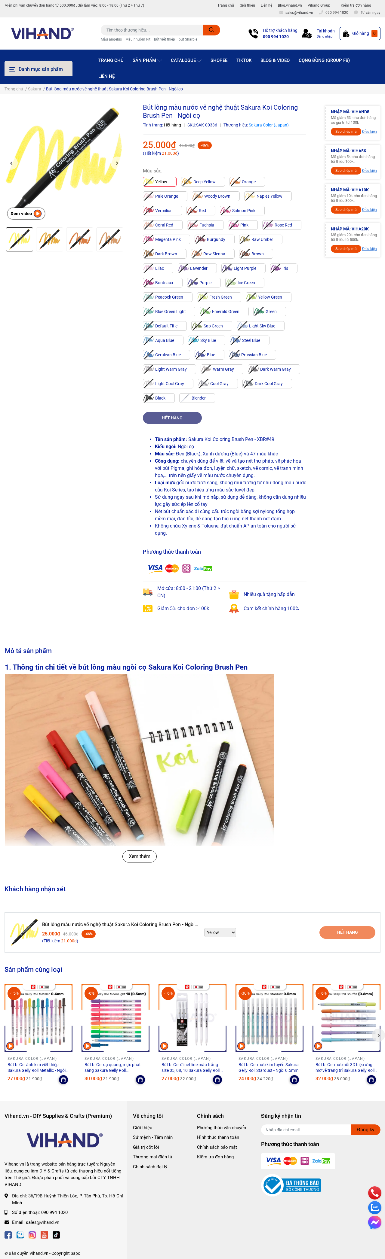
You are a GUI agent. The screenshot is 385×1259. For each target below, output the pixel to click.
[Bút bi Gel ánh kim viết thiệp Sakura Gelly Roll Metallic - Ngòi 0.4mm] (38, 1018)
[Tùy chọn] (63, 1079)
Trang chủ (225, 5)
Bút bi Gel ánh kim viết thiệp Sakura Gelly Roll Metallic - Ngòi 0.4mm (37, 1070)
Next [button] (117, 163)
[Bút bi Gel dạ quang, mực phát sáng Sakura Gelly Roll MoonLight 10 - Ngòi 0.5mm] (115, 1018)
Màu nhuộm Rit (137, 39)
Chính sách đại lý (150, 1166)
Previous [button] (11, 163)
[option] (64, 163)
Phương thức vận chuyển (221, 1127)
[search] (211, 30)
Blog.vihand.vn (290, 5)
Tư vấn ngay (370, 13)
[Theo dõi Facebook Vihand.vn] (8, 1234)
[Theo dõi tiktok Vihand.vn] (56, 1234)
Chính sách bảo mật (217, 1147)
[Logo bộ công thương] (291, 1185)
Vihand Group (319, 5)
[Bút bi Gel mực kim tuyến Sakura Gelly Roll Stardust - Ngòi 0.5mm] (269, 1018)
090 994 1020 (276, 36)
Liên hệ (266, 5)
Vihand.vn (38, 1253)
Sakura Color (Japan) (269, 125)
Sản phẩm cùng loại (33, 969)
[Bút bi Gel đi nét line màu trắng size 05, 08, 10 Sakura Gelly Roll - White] (192, 1018)
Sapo (75, 1253)
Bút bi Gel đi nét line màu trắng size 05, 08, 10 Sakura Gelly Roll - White (192, 1070)
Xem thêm (139, 856)
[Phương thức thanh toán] (180, 568)
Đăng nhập (324, 36)
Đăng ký (365, 1130)
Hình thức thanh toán (218, 1137)
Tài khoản (326, 31)
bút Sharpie (188, 39)
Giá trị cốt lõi (146, 1147)
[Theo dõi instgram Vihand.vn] (32, 1234)
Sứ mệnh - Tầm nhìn (153, 1137)
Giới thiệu (247, 5)
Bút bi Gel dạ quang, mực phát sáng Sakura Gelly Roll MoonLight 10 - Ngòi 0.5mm (113, 1070)
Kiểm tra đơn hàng (356, 5)
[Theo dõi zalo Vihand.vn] (20, 1234)
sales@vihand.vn (42, 1222)
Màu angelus (111, 39)
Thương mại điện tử (152, 1157)
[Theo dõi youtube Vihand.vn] (44, 1234)
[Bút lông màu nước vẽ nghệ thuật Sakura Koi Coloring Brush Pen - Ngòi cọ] (64, 163)
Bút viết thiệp (164, 39)
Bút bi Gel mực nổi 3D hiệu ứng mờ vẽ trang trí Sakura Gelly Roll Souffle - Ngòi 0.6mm (345, 1070)
